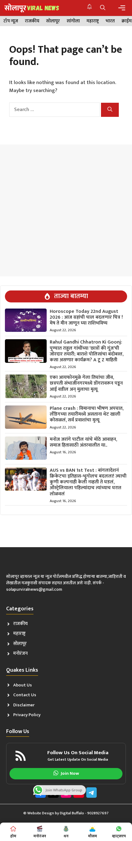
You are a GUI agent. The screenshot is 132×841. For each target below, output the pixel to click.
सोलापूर (53, 21)
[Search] (110, 110)
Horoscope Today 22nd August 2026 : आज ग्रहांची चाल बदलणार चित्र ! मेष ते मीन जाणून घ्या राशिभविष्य (86, 317)
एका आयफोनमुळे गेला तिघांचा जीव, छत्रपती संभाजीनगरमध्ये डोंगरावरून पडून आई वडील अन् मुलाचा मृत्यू (86, 383)
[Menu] (121, 8)
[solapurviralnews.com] (31, 8)
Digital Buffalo (72, 813)
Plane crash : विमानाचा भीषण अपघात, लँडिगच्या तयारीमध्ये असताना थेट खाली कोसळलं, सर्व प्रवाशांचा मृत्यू (86, 414)
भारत (110, 21)
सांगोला (73, 21)
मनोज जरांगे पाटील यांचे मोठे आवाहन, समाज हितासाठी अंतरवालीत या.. (83, 442)
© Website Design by (41, 813)
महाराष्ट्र (93, 21)
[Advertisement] (66, 210)
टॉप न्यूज (10, 21)
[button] (102, 8)
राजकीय (32, 21)
